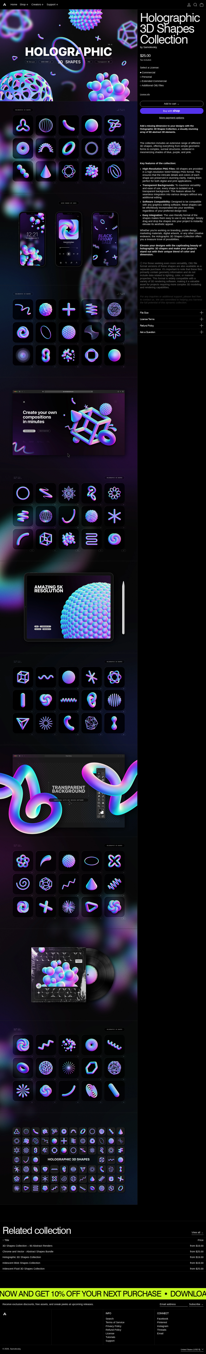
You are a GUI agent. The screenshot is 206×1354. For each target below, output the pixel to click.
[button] (195, 4)
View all (196, 1232)
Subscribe (194, 1304)
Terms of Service (115, 1322)
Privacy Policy (113, 1326)
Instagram (162, 1326)
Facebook (162, 1318)
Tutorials (110, 1337)
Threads (161, 1329)
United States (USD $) (191, 1349)
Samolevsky (15, 1349)
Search (110, 1318)
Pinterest (162, 1322)
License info (145, 94)
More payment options (171, 117)
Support (110, 1340)
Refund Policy (113, 1329)
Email (160, 1333)
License (110, 1333)
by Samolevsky (148, 47)
